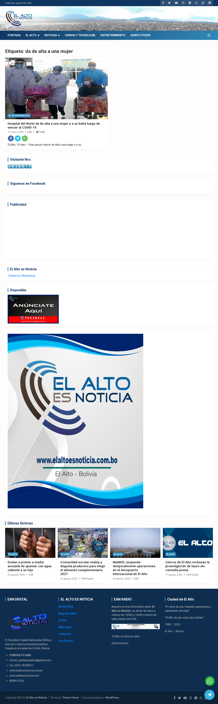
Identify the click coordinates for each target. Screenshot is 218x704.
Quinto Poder (140, 35)
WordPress (112, 697)
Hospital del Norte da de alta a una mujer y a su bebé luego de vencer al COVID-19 (54, 125)
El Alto (31, 35)
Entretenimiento (112, 35)
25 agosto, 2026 (16, 574)
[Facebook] (11, 138)
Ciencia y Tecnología (80, 35)
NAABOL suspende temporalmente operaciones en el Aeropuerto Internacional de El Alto (134, 568)
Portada (14, 35)
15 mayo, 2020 (16, 132)
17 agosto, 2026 (174, 574)
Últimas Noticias (20, 523)
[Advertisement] (109, 233)
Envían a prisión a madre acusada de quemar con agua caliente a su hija (29, 566)
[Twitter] (18, 138)
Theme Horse (71, 697)
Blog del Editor (67, 613)
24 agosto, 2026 (121, 578)
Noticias (50, 35)
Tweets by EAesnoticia (21, 275)
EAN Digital (87, 578)
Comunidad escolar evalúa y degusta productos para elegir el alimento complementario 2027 (82, 568)
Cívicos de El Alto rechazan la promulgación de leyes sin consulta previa (187, 566)
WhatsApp (64, 627)
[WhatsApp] (25, 138)
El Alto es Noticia (19, 115)
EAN (29, 132)
